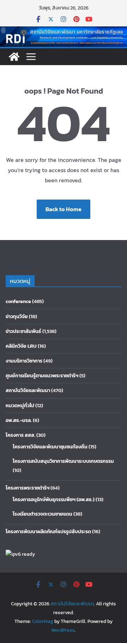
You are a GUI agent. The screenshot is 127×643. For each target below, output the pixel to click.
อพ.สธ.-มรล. (19, 420)
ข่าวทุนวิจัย (17, 316)
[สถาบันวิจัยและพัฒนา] (63, 31)
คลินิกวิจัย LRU (21, 346)
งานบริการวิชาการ (24, 361)
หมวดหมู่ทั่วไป (20, 405)
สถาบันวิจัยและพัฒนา (28, 390)
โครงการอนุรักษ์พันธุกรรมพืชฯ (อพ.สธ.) (54, 499)
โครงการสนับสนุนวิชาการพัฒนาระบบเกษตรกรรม (63, 461)
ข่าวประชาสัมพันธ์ (23, 331)
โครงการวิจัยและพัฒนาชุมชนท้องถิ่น (50, 446)
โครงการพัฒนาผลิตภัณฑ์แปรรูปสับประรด (48, 531)
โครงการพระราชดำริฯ (27, 488)
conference (18, 301)
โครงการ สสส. (20, 435)
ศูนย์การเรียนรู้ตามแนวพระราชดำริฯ (42, 375)
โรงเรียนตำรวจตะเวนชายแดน (42, 514)
